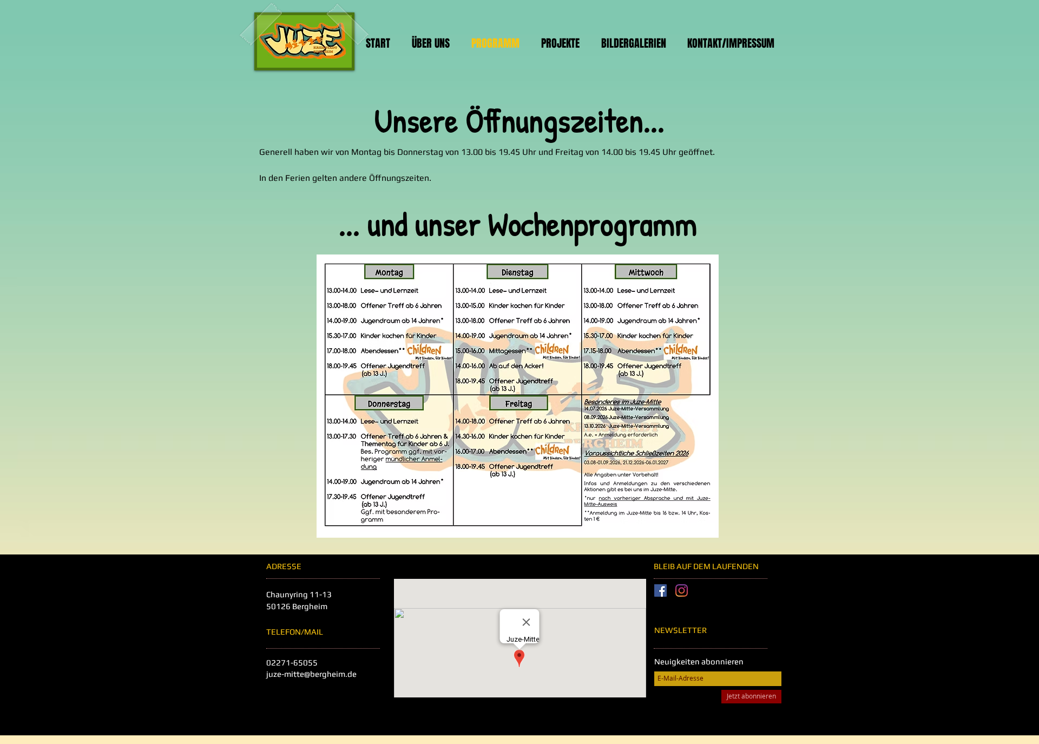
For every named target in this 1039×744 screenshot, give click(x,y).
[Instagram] (681, 590)
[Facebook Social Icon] (660, 590)
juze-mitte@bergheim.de (311, 673)
